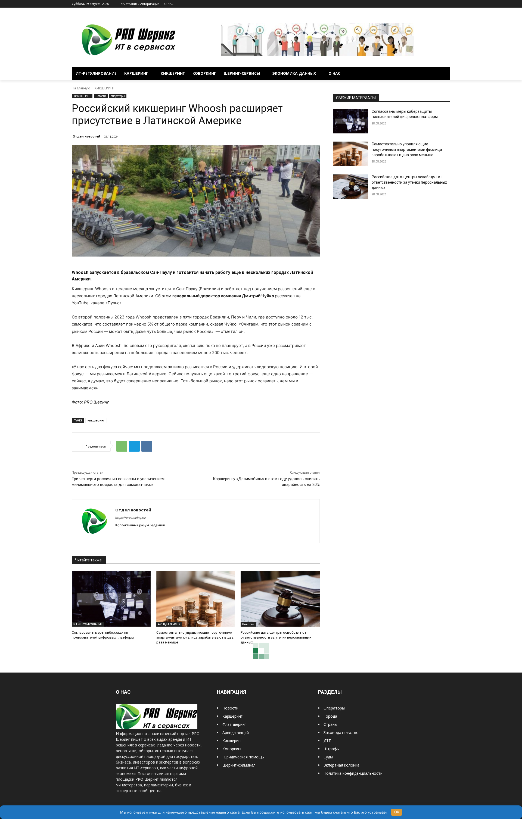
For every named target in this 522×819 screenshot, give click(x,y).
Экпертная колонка (341, 765)
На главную (81, 88)
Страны (330, 724)
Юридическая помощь (243, 756)
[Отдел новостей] (94, 521)
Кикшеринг (232, 740)
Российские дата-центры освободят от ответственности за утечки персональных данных (276, 637)
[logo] (156, 727)
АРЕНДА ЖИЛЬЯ (169, 624)
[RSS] (424, 4)
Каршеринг (232, 716)
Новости (100, 96)
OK (396, 812)
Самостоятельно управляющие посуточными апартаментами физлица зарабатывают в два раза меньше (195, 637)
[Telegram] (432, 4)
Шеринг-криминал (239, 765)
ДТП (327, 740)
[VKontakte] (439, 4)
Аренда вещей (235, 732)
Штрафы (332, 748)
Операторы (334, 708)
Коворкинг (232, 748)
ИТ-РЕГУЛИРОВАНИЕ (87, 624)
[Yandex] (447, 4)
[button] (443, 73)
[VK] (146, 446)
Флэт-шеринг (234, 724)
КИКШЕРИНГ (104, 88)
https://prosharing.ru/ (130, 518)
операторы (118, 96)
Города (330, 716)
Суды (328, 756)
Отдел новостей (86, 136)
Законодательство (341, 732)
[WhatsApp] (121, 446)
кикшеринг (96, 420)
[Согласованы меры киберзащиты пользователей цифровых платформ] (111, 598)
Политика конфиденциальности (353, 773)
